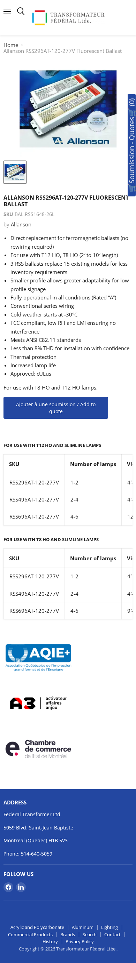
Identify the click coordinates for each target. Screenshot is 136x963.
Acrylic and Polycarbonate (37, 927)
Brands (67, 934)
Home (10, 45)
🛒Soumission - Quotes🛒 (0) (131, 145)
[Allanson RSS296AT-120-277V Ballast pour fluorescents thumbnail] (15, 172)
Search (90, 934)
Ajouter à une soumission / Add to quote (56, 408)
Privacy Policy (80, 941)
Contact (112, 934)
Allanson (21, 224)
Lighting (109, 927)
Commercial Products (30, 934)
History (50, 941)
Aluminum (82, 927)
